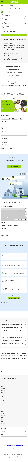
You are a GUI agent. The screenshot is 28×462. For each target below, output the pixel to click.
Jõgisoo (2, 419)
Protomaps (16, 219)
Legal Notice (9, 456)
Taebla (2, 398)
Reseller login (6, 454)
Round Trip (14, 12)
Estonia (11, 5)
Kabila (2, 407)
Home (2, 5)
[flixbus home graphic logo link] (14, 2)
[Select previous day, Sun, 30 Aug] (23, 23)
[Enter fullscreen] (26, 216)
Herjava (2, 396)
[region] (14, 214)
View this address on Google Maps (10, 231)
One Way (6, 12)
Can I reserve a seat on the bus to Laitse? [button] (12, 334)
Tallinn (2, 386)
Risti (2, 392)
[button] (14, 15)
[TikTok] (15, 451)
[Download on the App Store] (19, 445)
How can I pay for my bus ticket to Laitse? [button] (12, 337)
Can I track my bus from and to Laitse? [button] (11, 330)
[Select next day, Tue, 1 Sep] (25, 23)
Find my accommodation (9, 31)
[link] (14, 176)
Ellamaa (2, 417)
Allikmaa (3, 423)
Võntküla (3, 415)
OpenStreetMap (22, 219)
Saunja (2, 405)
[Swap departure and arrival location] (25, 17)
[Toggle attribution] (26, 219)
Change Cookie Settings (15, 457)
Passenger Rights (20, 454)
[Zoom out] (26, 211)
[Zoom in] (26, 210)
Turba (2, 411)
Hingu (2, 409)
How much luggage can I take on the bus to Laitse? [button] (12, 344)
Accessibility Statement (17, 456)
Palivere (2, 394)
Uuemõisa (3, 402)
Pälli (2, 404)
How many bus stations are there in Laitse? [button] (12, 324)
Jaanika (2, 421)
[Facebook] (13, 451)
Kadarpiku (3, 400)
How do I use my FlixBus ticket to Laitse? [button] (12, 327)
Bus (6, 5)
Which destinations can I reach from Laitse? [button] (12, 340)
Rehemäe (3, 413)
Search (14, 35)
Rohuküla (3, 390)
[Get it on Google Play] (10, 445)
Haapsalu (3, 388)
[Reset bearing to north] (26, 213)
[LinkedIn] (14, 451)
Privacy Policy (13, 454)
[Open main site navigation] (2, 2)
